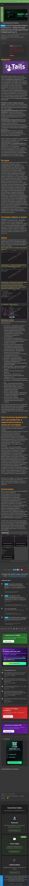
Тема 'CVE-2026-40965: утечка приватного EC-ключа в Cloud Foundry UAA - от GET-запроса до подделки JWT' (15, 680)
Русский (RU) (12, 794)
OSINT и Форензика (16, 620)
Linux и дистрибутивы (10, 609)
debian (14, 34)
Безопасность (15, 796)
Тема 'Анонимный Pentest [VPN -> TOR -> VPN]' (15, 686)
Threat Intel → (8, 716)
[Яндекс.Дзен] (20, 570)
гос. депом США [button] (22, 145)
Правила (9, 796)
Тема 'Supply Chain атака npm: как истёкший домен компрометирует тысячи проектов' (15, 673)
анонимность (4, 35)
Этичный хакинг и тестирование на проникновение (15, 601)
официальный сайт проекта (15, 219)
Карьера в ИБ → (9, 731)
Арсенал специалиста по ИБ (17, 588)
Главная (3, 798)
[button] (2, 4)
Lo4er (6, 610)
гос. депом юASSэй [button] (19, 149)
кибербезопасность (5, 37)
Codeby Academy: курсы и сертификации (15, 610)
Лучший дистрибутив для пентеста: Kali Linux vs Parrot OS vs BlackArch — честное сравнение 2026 (15, 585)
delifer (3, 34)
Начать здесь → (9, 641)
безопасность (11, 35)
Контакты (3, 796)
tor (26, 34)
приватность (3, 38)
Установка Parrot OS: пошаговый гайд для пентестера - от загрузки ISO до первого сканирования (15, 597)
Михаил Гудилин (8, 620)
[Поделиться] (27, 43)
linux (17, 34)
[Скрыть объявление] (26, 8)
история (16, 35)
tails (20, 34)
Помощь (22, 796)
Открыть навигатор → (14, 663)
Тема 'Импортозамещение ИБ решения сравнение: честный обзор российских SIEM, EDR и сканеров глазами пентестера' (15, 693)
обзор (11, 37)
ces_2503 (7, 613)
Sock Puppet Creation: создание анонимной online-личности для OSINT (15, 618)
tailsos (23, 34)
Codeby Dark (4, 794)
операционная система (19, 37)
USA (21, 46)
